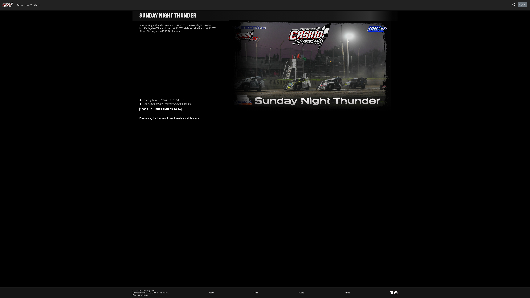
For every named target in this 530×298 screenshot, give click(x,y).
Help (256, 293)
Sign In (522, 4)
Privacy (301, 293)
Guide (20, 5)
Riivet (145, 295)
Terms (347, 293)
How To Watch (32, 5)
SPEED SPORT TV (153, 293)
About (211, 293)
